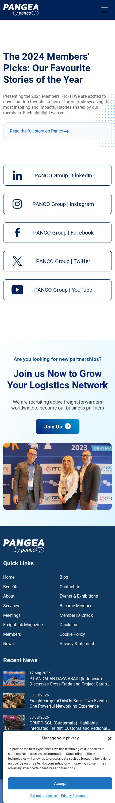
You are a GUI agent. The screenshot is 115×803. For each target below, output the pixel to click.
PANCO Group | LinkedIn (63, 175)
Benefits (10, 586)
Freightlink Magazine (23, 624)
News (8, 643)
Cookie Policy (72, 634)
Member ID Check (76, 615)
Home (8, 577)
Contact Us (70, 586)
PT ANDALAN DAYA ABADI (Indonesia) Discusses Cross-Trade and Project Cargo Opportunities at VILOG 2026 (68, 681)
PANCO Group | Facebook (63, 232)
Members (12, 634)
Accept (60, 783)
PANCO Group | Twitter (63, 261)
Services (11, 605)
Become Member (75, 605)
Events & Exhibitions (79, 596)
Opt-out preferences (44, 796)
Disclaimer (70, 624)
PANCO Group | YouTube (63, 290)
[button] (109, 738)
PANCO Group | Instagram (63, 204)
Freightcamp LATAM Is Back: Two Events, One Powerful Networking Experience (68, 703)
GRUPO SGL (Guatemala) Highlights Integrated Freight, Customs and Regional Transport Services (68, 726)
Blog (64, 577)
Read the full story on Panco (37, 131)
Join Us (53, 427)
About (8, 596)
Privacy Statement (74, 796)
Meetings (12, 615)
